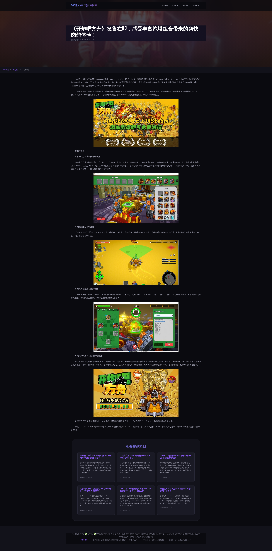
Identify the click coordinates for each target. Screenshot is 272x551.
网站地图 (84, 540)
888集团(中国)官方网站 (84, 5)
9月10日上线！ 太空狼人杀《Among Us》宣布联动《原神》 (95, 490)
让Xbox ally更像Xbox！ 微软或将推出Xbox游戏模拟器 (175, 457)
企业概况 (175, 5)
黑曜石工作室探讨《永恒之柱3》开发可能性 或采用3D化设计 (96, 457)
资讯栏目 (186, 5)
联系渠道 (196, 5)
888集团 (165, 5)
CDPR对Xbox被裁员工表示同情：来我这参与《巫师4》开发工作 (135, 490)
